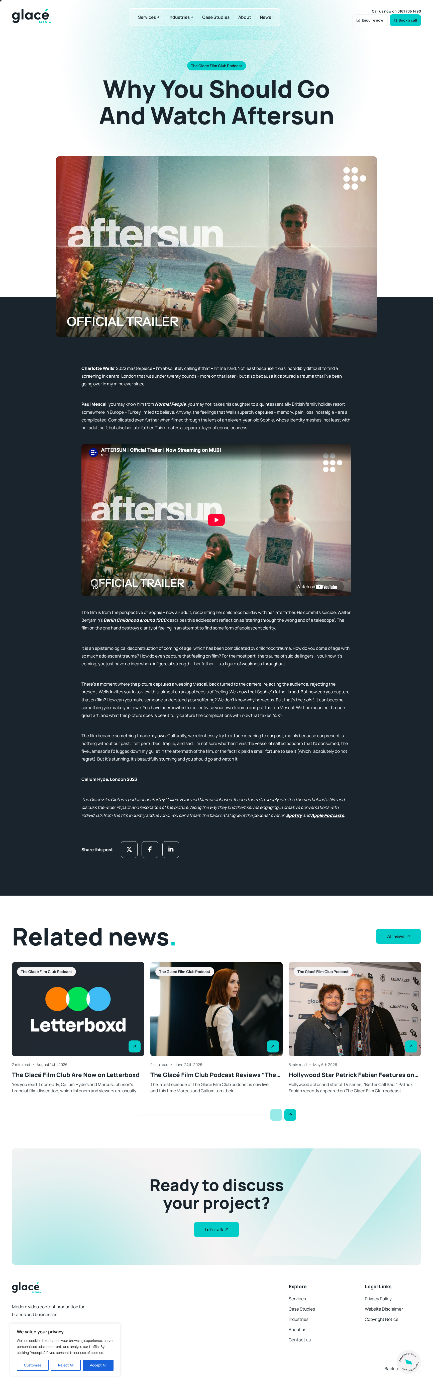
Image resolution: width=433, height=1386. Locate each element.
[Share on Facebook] (150, 849)
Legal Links (378, 1286)
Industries (179, 17)
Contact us (300, 1340)
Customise (32, 1365)
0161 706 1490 (409, 11)
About (244, 17)
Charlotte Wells (97, 368)
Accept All (98, 1365)
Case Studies (216, 17)
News (265, 17)
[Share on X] (129, 849)
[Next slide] (290, 1115)
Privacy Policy (378, 1299)
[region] (65, 1349)
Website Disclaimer (384, 1309)
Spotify (294, 815)
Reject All (65, 1365)
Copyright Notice (381, 1319)
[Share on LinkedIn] (170, 849)
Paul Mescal (93, 404)
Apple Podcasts (327, 815)
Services (147, 17)
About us (297, 1329)
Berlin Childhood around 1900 (134, 620)
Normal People (170, 404)
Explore (298, 1286)
